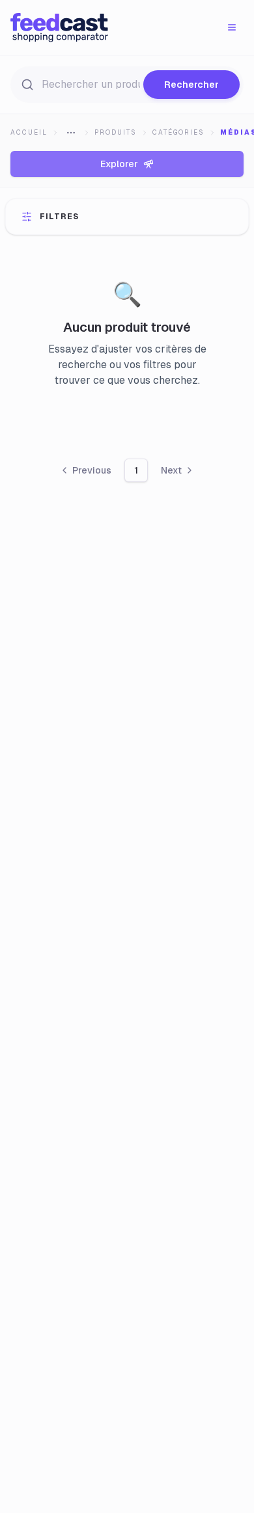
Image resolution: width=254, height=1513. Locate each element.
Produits (115, 132)
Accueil (29, 132)
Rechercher (191, 84)
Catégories (178, 132)
